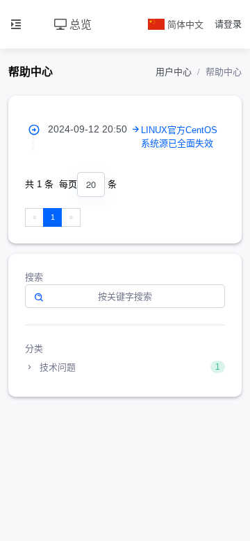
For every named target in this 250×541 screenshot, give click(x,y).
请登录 (228, 24)
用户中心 (174, 72)
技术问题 (128, 367)
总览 (79, 24)
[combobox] (91, 185)
